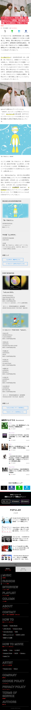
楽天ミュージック (8, 634)
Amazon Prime (7, 653)
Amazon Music (17, 628)
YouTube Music (8, 631)
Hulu (11, 650)
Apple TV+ (6, 656)
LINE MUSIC (7, 628)
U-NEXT (17, 650)
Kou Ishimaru (14, 28)
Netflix (5, 650)
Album (16, 669)
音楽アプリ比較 (7, 637)
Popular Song (7, 669)
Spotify (5, 625)
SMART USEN (20, 634)
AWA (16, 631)
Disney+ (22, 653)
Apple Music (13, 625)
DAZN (16, 653)
